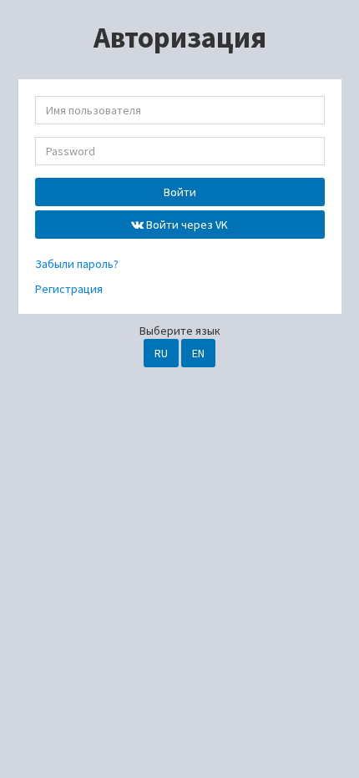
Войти (180, 192)
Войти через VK (186, 224)
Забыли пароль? (77, 263)
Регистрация (69, 288)
